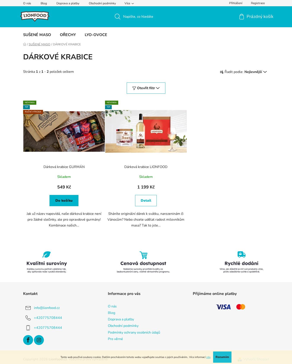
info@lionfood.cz (47, 307)
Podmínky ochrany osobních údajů (134, 332)
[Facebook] (28, 340)
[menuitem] (37, 34)
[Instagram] (39, 340)
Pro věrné (115, 339)
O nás (27, 3)
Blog (44, 3)
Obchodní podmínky (102, 3)
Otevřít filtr (146, 88)
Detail (146, 200)
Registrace (258, 3)
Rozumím (222, 357)
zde (208, 357)
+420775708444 (48, 317)
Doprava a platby (67, 3)
